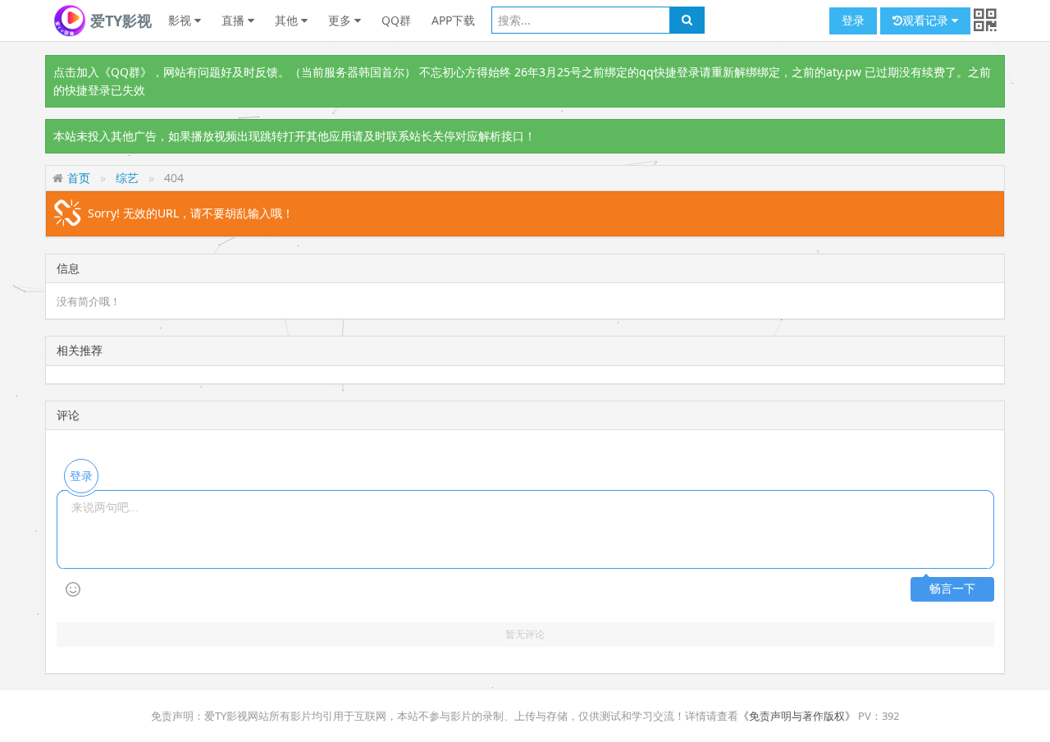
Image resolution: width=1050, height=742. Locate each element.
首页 (78, 178)
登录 (853, 20)
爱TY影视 (119, 20)
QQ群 (396, 20)
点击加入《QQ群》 (102, 72)
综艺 (127, 178)
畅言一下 (952, 589)
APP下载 (453, 20)
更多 (341, 20)
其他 (288, 20)
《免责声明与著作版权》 (797, 715)
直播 (234, 20)
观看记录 (927, 20)
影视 (181, 20)
